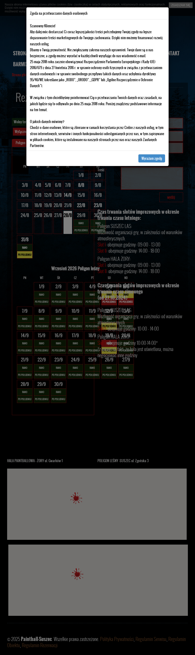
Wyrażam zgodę (151, 158)
